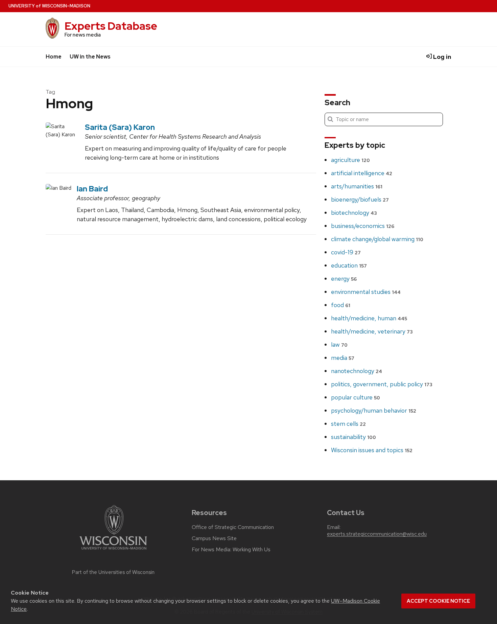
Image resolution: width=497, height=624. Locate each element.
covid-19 (346, 252)
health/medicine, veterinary (372, 331)
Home (54, 56)
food (340, 305)
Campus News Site (214, 538)
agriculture (350, 160)
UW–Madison (49, 6)
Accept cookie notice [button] (438, 601)
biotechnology (354, 212)
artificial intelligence (361, 173)
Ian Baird (92, 189)
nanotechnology (356, 371)
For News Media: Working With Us (231, 549)
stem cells (348, 423)
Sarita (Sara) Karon (120, 127)
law (339, 344)
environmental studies (366, 292)
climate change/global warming (377, 239)
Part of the (113, 572)
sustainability (353, 437)
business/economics (362, 226)
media (342, 358)
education (349, 265)
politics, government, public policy (381, 384)
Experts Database (111, 26)
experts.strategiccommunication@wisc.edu (377, 534)
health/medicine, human (369, 318)
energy (344, 278)
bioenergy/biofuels (360, 199)
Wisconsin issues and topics (371, 450)
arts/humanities (356, 186)
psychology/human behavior (373, 410)
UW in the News (90, 56)
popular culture (355, 397)
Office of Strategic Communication (233, 527)
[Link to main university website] (113, 550)
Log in (441, 57)
